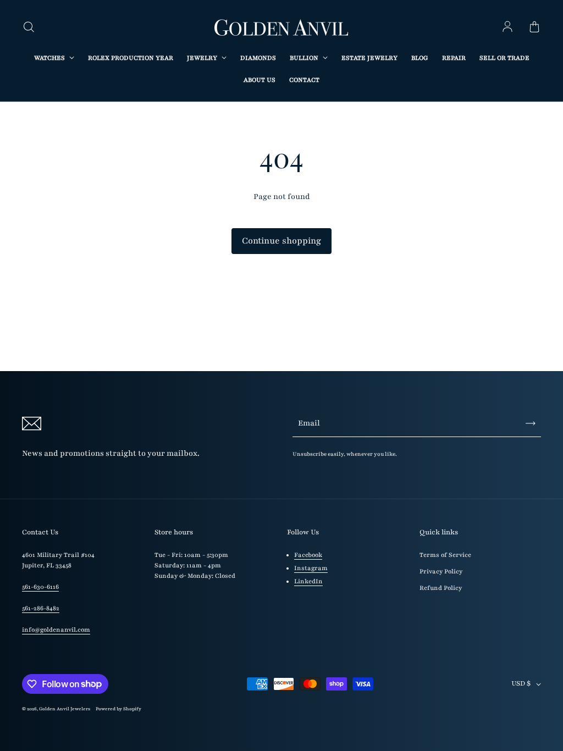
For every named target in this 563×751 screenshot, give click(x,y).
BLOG (419, 58)
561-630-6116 (40, 587)
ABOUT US (259, 80)
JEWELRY (203, 58)
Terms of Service (445, 555)
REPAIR (454, 58)
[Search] (28, 27)
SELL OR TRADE (504, 58)
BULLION (305, 58)
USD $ (521, 683)
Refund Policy (441, 588)
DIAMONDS (258, 58)
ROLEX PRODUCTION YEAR (130, 58)
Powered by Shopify (118, 708)
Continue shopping (281, 241)
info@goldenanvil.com (56, 630)
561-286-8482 (40, 608)
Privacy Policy (441, 571)
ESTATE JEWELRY (369, 58)
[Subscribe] (531, 423)
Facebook (308, 555)
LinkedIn (308, 581)
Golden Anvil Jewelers (64, 708)
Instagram (311, 568)
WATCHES (50, 58)
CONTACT (304, 80)
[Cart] (534, 27)
